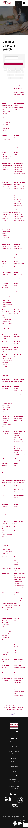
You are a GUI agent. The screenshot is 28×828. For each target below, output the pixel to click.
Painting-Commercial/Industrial (19, 500)
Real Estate (4, 540)
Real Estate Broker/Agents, (7, 542)
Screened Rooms (17, 515)
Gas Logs (4, 334)
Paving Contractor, (18, 175)
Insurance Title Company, (7, 551)
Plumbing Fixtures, (6, 512)
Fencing (16, 283)
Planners (16, 506)
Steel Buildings (5, 615)
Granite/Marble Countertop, (20, 220)
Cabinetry (4, 135)
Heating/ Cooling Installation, (5, 219)
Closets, (16, 154)
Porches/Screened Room (19, 511)
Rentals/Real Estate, (6, 545)
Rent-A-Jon (10, 523)
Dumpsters (4, 266)
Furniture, (22, 560)
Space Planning (18, 598)
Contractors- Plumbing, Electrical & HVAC (7, 213)
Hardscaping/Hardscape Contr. (7, 350)
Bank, (11, 294)
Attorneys (4, 460)
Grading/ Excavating (6, 343)
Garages (16, 209)
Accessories (5, 85)
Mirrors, (15, 558)
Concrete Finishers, (18, 171)
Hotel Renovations (6, 386)
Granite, (21, 214)
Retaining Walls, (17, 437)
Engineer (16, 272)
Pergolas (11, 248)
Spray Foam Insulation (18, 390)
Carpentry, (16, 137)
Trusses (16, 650)
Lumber (3, 190)
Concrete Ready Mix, (18, 167)
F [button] (21, 69)
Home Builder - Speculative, (20, 190)
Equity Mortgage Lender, (7, 302)
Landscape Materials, (18, 441)
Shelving (19, 154)
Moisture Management (7, 480)
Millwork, (16, 471)
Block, (10, 629)
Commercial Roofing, (18, 587)
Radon (15, 526)
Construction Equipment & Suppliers (7, 183)
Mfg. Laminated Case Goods (7, 147)
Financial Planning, (6, 300)
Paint (3, 495)
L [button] (20, 72)
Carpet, (10, 319)
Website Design (22, 820)
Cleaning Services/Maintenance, (6, 155)
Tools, (15, 562)
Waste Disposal (5, 536)
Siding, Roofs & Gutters (20, 573)
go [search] (14, 64)
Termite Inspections (6, 287)
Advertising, (16, 90)
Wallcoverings (5, 659)
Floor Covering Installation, (7, 313)
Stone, (7, 620)
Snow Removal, (17, 446)
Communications (5, 169)
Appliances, (4, 426)
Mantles (16, 463)
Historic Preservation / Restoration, (19, 206)
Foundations (17, 309)
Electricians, (4, 224)
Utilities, (3, 530)
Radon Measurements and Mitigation (19, 529)
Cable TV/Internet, (6, 373)
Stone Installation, (8, 631)
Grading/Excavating (7, 341)
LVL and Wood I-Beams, (7, 188)
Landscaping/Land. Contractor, (18, 434)
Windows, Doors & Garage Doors (18, 679)
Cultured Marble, (5, 624)
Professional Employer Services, (6, 129)
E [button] (19, 69)
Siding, (19, 575)
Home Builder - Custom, (19, 186)
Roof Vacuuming (17, 588)
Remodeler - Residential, (19, 188)
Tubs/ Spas (4, 517)
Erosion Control (5, 278)
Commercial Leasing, (6, 549)
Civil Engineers (22, 274)
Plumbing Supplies (6, 510)
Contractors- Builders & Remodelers (19, 183)
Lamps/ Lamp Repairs (18, 460)
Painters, (16, 497)
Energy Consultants (6, 272)
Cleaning (4, 152)
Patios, (23, 489)
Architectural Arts (6, 98)
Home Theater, (5, 362)
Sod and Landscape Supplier (20, 454)
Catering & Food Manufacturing (18, 144)
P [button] (13, 75)
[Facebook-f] (10, 731)
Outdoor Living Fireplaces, (19, 487)
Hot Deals (10, 707)
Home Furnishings (18, 354)
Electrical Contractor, (6, 231)
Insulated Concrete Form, (19, 173)
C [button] (14, 69)
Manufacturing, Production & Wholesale (5, 470)
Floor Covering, (5, 319)
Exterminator (5, 283)
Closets (16, 152)
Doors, (20, 682)
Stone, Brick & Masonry (7, 618)
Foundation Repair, (18, 311)
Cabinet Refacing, (10, 137)
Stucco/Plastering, (6, 637)
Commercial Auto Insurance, (5, 410)
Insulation (16, 386)
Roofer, (15, 579)
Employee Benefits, (6, 407)
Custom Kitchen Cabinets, (7, 424)
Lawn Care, (16, 443)
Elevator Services (17, 268)
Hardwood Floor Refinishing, (8, 325)
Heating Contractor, (6, 233)
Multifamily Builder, (18, 199)
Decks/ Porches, (5, 246)
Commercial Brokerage (6, 553)
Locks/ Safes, (4, 605)
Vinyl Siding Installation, (19, 585)
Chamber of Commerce (6, 132)
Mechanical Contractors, (7, 239)
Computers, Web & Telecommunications (7, 164)
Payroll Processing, (6, 122)
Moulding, (16, 473)
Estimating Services (19, 278)
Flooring (4, 309)
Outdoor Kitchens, (18, 489)
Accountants (4, 306)
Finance (4, 291)
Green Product (17, 341)
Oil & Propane (5, 485)
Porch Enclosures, (18, 514)
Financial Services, (6, 294)
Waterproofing (5, 672)
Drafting (4, 261)
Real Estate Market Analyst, (7, 543)
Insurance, (4, 396)
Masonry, (4, 620)
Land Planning (5, 431)
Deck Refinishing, (5, 248)
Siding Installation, (18, 581)
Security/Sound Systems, (7, 360)
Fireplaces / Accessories (19, 294)
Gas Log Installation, (6, 336)
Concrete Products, (18, 165)
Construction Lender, (6, 296)
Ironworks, (10, 605)
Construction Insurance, (7, 403)
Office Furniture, (20, 562)
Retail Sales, (16, 560)
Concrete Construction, (19, 169)
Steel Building (5, 612)
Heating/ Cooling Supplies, (7, 229)
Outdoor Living (17, 485)
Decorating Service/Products (18, 247)
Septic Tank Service (18, 570)
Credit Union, (4, 298)
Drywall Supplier (21, 263)
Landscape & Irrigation (19, 431)
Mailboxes (16, 564)
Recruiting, (8, 118)
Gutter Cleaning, (5, 158)
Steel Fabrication (18, 612)
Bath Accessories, (5, 420)
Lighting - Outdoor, (6, 237)
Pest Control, (4, 285)
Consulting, (4, 113)
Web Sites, (4, 167)
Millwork (16, 469)
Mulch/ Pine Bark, (17, 448)
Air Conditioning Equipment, (5, 226)
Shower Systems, (5, 515)
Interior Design (17, 394)
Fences (15, 285)
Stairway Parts (17, 605)
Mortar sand (4, 639)
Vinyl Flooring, (5, 328)
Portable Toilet (5, 521)
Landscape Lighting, (18, 439)
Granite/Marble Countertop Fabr (19, 224)
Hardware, (20, 558)
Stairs (15, 603)
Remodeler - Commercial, (19, 193)
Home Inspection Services (7, 381)
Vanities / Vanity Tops (6, 428)
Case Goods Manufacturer (5, 144)
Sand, (3, 631)
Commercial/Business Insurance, (6, 398)
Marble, (15, 222)
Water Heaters (5, 665)
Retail (15, 556)
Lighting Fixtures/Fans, (7, 222)
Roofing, (16, 575)
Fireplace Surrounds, (18, 293)
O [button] (10, 75)
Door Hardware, (17, 684)
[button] (24, 3)
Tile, (3, 652)
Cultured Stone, (5, 629)
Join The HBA (20, 709)
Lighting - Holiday (5, 241)
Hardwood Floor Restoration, (5, 316)
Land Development (18, 416)
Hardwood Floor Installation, (7, 323)
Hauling (16, 347)
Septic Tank (17, 568)
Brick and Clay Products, (7, 628)
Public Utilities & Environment (6, 527)
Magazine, (16, 92)
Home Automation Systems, (7, 368)
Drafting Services (5, 263)
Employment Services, (6, 117)
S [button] (20, 75)
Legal (3, 458)
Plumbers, (4, 216)
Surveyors (4, 642)
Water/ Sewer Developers (19, 661)
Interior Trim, (21, 471)
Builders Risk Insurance (7, 413)
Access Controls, (5, 364)
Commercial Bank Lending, (7, 304)
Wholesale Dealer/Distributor (5, 475)
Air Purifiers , (4, 235)
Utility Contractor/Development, (7, 533)
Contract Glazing (17, 336)
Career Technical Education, (8, 115)
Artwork (16, 98)
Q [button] (15, 75)
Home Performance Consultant (18, 382)
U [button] (9, 77)
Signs (3, 592)
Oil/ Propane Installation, (7, 487)
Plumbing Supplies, (6, 514)
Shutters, (22, 583)
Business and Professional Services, (7, 108)
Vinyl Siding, (16, 583)
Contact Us (14, 709)
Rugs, (9, 328)
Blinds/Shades (5, 680)
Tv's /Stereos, (4, 366)
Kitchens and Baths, (6, 418)
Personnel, (4, 120)
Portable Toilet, (5, 523)
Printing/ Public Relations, (19, 88)
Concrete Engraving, (18, 177)
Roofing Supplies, (18, 577)
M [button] (22, 72)
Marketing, (16, 87)
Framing (20, 137)
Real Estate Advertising (19, 94)
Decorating (17, 244)
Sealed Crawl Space (7, 568)
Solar (3, 598)
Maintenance (5, 463)
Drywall (16, 261)
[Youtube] (17, 731)
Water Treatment (18, 665)
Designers (16, 252)
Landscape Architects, (19, 450)
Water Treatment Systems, (19, 667)
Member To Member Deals (18, 707)
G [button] (8, 72)
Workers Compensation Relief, (7, 125)
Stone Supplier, (5, 635)
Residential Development (19, 420)
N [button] (8, 75)
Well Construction (18, 674)
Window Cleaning (5, 160)
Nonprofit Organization (19, 480)
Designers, (16, 254)
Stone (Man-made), (6, 633)
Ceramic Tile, (4, 654)
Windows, (16, 682)
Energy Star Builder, (18, 203)
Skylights (16, 592)
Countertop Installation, (19, 216)
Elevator (16, 266)
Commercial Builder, (18, 192)
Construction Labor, (6, 111)
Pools (15, 491)
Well (15, 672)
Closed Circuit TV (5, 375)
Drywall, (15, 263)
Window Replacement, (19, 689)
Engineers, (16, 274)
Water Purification (18, 669)
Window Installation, (18, 687)
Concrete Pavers (17, 178)
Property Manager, (5, 547)
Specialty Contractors (7, 603)
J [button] (15, 72)
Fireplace (16, 291)
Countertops (17, 212)
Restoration (17, 540)
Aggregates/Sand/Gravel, (7, 626)
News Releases (16, 705)
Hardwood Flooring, (6, 311)
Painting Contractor (19, 495)
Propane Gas (4, 489)
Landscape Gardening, (19, 445)
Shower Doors (5, 573)
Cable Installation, (5, 371)
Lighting (16, 458)
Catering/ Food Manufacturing (17, 147)
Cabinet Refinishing (6, 139)
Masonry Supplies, (5, 622)
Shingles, (24, 577)
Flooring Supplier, (5, 327)
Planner (16, 504)
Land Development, (18, 418)
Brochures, (22, 90)
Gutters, (19, 579)
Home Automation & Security (7, 355)
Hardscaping (5, 347)
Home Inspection (6, 379)
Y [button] (19, 77)
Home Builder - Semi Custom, (18, 196)
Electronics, (4, 370)
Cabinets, (4, 137)
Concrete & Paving (18, 163)
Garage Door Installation (19, 695)
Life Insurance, (5, 401)
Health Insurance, (5, 405)
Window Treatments (7, 678)
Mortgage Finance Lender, (7, 293)
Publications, (21, 92)
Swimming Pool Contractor (18, 643)
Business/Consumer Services (19, 104)
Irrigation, (16, 452)
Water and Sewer (18, 659)
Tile (3, 650)
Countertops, (17, 214)
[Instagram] (14, 731)
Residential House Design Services (19, 256)
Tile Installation (5, 656)
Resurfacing (5, 556)
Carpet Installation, (6, 321)
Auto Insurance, (10, 396)
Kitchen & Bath (5, 416)
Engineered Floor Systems (7, 330)
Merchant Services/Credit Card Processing (7, 608)
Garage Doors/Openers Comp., (19, 692)
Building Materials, (5, 186)
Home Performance (19, 379)
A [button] (9, 69)
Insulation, (16, 388)
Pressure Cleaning (18, 521)
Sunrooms (16, 618)
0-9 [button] (5, 69)
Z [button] (21, 77)
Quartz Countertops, (18, 218)
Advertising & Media (19, 85)
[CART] (18, 3)
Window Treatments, (18, 685)
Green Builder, (17, 201)
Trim (19, 473)
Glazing (16, 334)
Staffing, (3, 118)
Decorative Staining (6, 252)
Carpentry (16, 135)
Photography (5, 504)
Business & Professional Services (7, 104)
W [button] (14, 77)
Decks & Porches (6, 244)
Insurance (4, 394)
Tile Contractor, (7, 652)
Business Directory (9, 705)
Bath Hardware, (5, 422)
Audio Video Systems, (6, 358)
